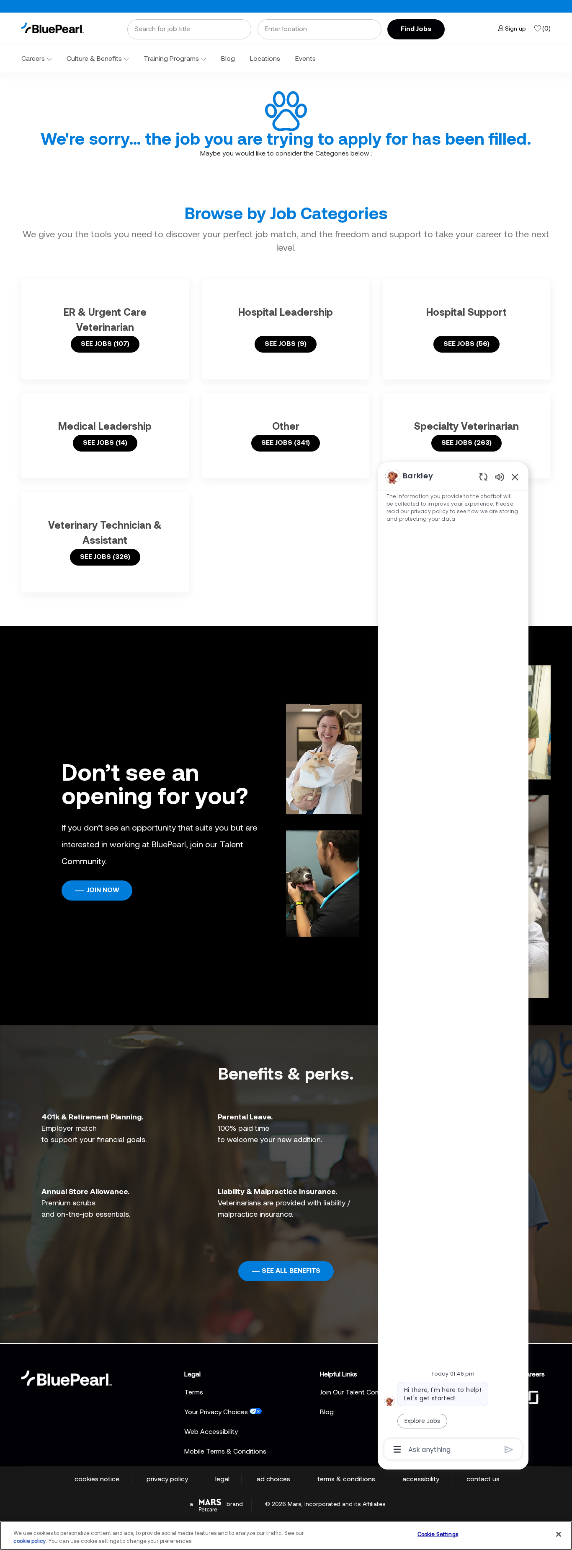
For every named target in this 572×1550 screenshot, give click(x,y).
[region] (453, 962)
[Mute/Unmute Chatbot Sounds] (499, 476)
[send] (509, 1449)
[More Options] (397, 1449)
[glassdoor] (533, 1396)
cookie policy (29, 1541)
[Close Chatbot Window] (515, 477)
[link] (52, 28)
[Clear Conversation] (483, 476)
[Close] (558, 1534)
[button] (416, 29)
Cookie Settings (437, 1534)
